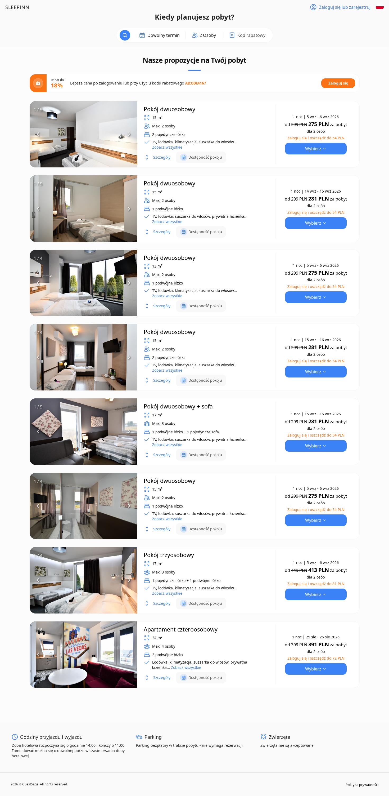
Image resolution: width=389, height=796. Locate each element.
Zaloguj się (338, 83)
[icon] (204, 35)
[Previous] (38, 134)
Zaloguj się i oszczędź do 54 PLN (316, 137)
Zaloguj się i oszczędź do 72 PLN (316, 658)
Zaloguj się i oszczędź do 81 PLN (316, 583)
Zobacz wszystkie (167, 147)
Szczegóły (161, 157)
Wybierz (313, 149)
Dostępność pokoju (205, 157)
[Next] (128, 134)
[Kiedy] (125, 35)
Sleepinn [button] (17, 7)
